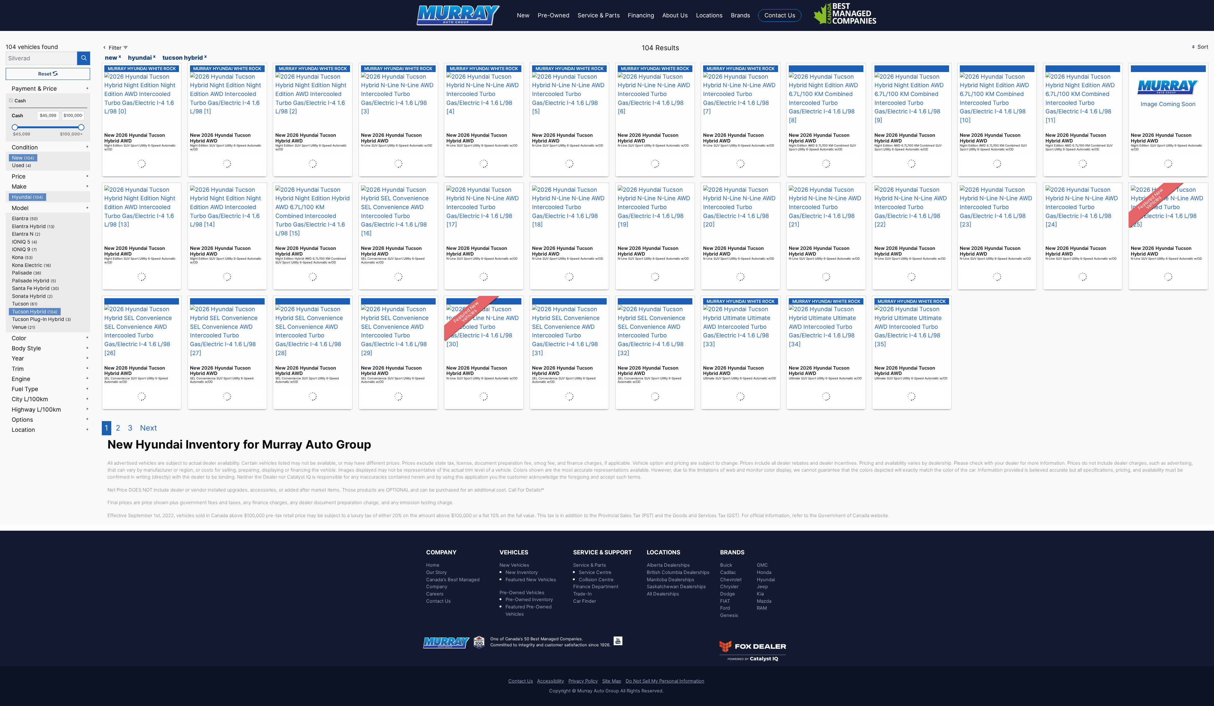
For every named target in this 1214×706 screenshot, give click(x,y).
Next (148, 427)
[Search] (83, 58)
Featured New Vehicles (531, 579)
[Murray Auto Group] (458, 14)
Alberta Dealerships (668, 565)
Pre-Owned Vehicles (522, 592)
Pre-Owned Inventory (529, 599)
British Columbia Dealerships (678, 572)
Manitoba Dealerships (670, 579)
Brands (732, 552)
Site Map (611, 681)
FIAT (725, 601)
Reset (45, 74)
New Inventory (522, 572)
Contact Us (438, 601)
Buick (726, 565)
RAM (762, 608)
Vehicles (514, 552)
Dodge (727, 594)
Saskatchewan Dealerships (676, 586)
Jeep (762, 586)
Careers (435, 594)
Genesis (729, 615)
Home (432, 565)
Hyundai (766, 579)
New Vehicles (514, 565)
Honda (764, 572)
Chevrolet (731, 579)
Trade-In (582, 594)
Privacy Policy (583, 681)
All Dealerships (663, 594)
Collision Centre (596, 579)
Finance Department (595, 586)
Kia (760, 594)
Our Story (436, 572)
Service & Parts (589, 565)
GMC (762, 565)
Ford (725, 608)
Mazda (764, 601)
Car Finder (584, 601)
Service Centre (595, 572)
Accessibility (550, 681)
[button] (523, 16)
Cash (20, 101)
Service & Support (602, 552)
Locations (663, 552)
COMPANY (441, 552)
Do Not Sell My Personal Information (665, 681)
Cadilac (728, 572)
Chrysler (729, 586)
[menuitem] (49, 158)
